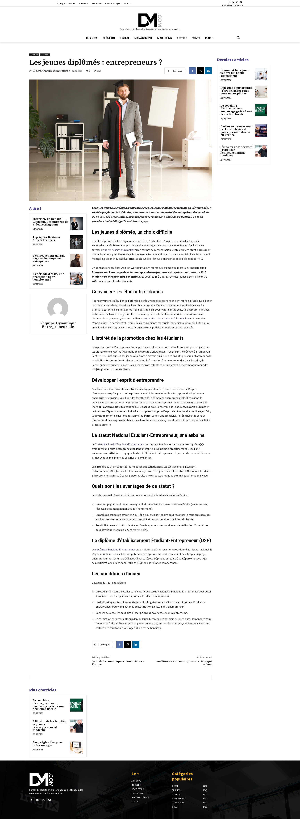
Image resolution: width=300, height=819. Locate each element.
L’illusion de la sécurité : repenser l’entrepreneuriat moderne (49, 726)
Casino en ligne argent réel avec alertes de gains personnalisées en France (236, 131)
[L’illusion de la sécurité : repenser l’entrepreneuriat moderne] (76, 726)
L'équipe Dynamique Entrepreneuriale (51, 70)
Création (34, 55)
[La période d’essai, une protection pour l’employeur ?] (76, 278)
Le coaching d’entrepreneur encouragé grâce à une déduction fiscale (48, 705)
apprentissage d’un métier (118, 250)
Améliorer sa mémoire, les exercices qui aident (184, 662)
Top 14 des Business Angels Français (46, 239)
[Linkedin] (233, 3)
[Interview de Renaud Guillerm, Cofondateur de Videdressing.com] (76, 223)
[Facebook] (229, 3)
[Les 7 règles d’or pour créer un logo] (76, 747)
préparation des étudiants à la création (166, 318)
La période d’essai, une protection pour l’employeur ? (48, 276)
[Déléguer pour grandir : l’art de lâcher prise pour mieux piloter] (261, 92)
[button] (238, 38)
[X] (237, 3)
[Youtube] (241, 3)
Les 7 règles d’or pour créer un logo (48, 744)
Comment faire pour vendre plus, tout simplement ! (234, 73)
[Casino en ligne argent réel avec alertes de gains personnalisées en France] (261, 130)
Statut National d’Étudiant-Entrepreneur (119, 444)
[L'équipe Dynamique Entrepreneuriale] (57, 308)
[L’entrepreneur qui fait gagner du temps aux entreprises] (76, 260)
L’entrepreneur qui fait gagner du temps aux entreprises (49, 258)
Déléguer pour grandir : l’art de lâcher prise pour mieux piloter (236, 90)
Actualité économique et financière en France (118, 662)
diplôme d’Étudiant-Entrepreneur (115, 549)
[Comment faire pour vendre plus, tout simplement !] (261, 74)
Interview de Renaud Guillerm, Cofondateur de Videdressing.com (50, 221)
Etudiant (45, 55)
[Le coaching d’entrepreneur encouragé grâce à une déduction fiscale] (76, 705)
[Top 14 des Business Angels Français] (76, 242)
